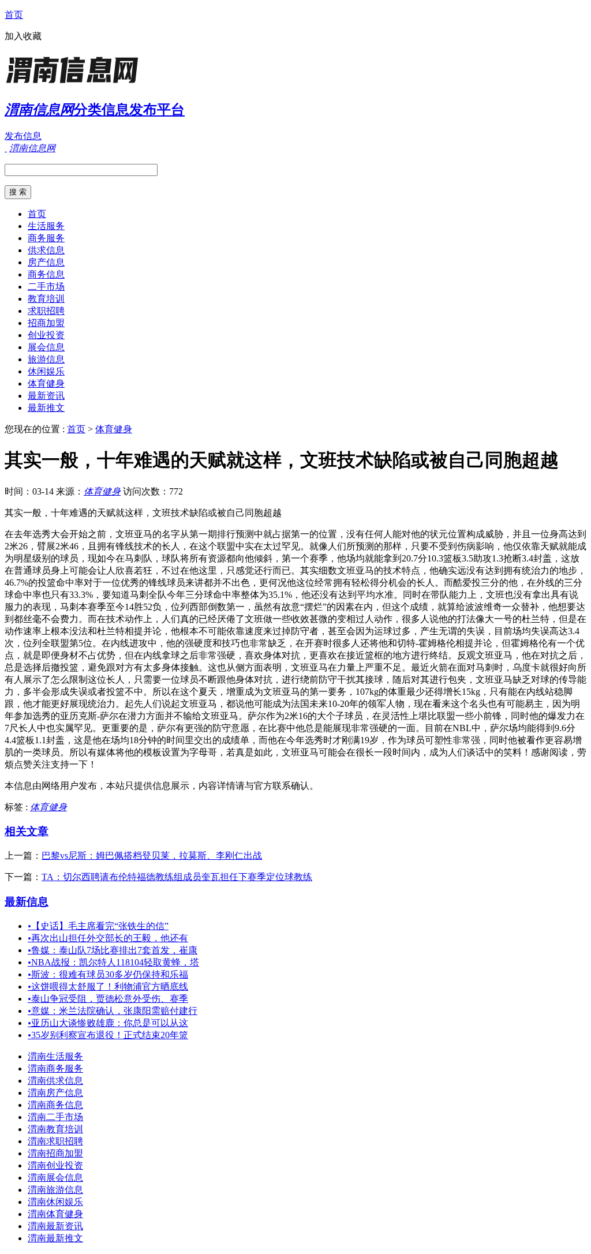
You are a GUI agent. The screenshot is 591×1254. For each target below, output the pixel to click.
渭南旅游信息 (55, 1190)
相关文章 (26, 831)
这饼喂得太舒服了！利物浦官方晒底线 (108, 986)
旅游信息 (46, 359)
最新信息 (26, 902)
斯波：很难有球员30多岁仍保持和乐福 (108, 974)
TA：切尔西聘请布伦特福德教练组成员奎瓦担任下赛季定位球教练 (177, 877)
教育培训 (46, 299)
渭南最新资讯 (55, 1226)
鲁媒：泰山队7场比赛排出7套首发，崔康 (112, 950)
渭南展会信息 (55, 1177)
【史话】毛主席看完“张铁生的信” (98, 926)
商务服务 (46, 238)
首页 (14, 15)
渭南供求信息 (55, 1080)
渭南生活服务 (55, 1056)
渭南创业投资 (55, 1165)
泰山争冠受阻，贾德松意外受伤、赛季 (108, 999)
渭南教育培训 (55, 1129)
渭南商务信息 (55, 1105)
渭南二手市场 (55, 1117)
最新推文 (46, 408)
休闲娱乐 (46, 371)
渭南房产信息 (55, 1093)
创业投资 (46, 335)
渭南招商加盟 (55, 1153)
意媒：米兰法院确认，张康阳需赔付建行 (112, 1011)
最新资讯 (46, 395)
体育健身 (46, 383)
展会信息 (46, 347)
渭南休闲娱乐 (55, 1202)
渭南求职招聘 (55, 1141)
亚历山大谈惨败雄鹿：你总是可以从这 (108, 1023)
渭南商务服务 (55, 1068)
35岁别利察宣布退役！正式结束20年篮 (108, 1035)
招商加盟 (46, 323)
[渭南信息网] (77, 83)
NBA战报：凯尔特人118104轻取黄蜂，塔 (113, 962)
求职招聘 (46, 311)
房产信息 (46, 262)
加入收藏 (23, 36)
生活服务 (46, 226)
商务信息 (46, 274)
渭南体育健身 (55, 1214)
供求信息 (46, 250)
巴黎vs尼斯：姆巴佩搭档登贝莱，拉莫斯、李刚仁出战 (152, 855)
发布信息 (23, 136)
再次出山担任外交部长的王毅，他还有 (108, 938)
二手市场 (46, 286)
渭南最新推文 (55, 1238)
